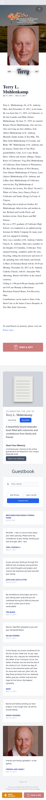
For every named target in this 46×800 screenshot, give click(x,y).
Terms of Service (29, 789)
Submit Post (23, 500)
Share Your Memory (16, 458)
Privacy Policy (16, 789)
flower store (8, 329)
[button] (23, 741)
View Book (12, 420)
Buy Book (25, 420)
